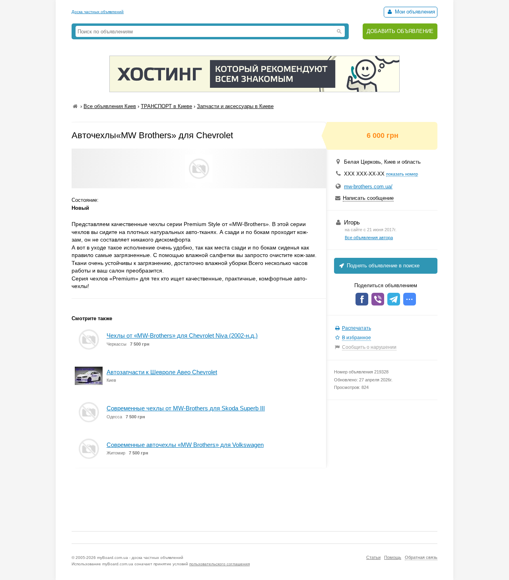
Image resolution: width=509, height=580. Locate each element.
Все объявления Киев (110, 106)
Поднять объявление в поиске (382, 266)
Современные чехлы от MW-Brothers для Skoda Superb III (186, 408)
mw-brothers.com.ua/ (368, 186)
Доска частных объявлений (98, 12)
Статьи (373, 557)
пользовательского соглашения (219, 564)
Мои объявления (414, 12)
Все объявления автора (369, 237)
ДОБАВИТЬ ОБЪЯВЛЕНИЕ (400, 31)
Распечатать (356, 328)
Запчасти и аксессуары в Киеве (235, 106)
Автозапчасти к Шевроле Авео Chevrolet (162, 372)
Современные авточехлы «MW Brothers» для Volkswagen (185, 444)
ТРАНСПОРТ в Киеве (166, 106)
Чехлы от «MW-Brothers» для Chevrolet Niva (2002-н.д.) (182, 335)
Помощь (392, 557)
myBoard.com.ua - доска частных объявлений (140, 557)
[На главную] (75, 106)
